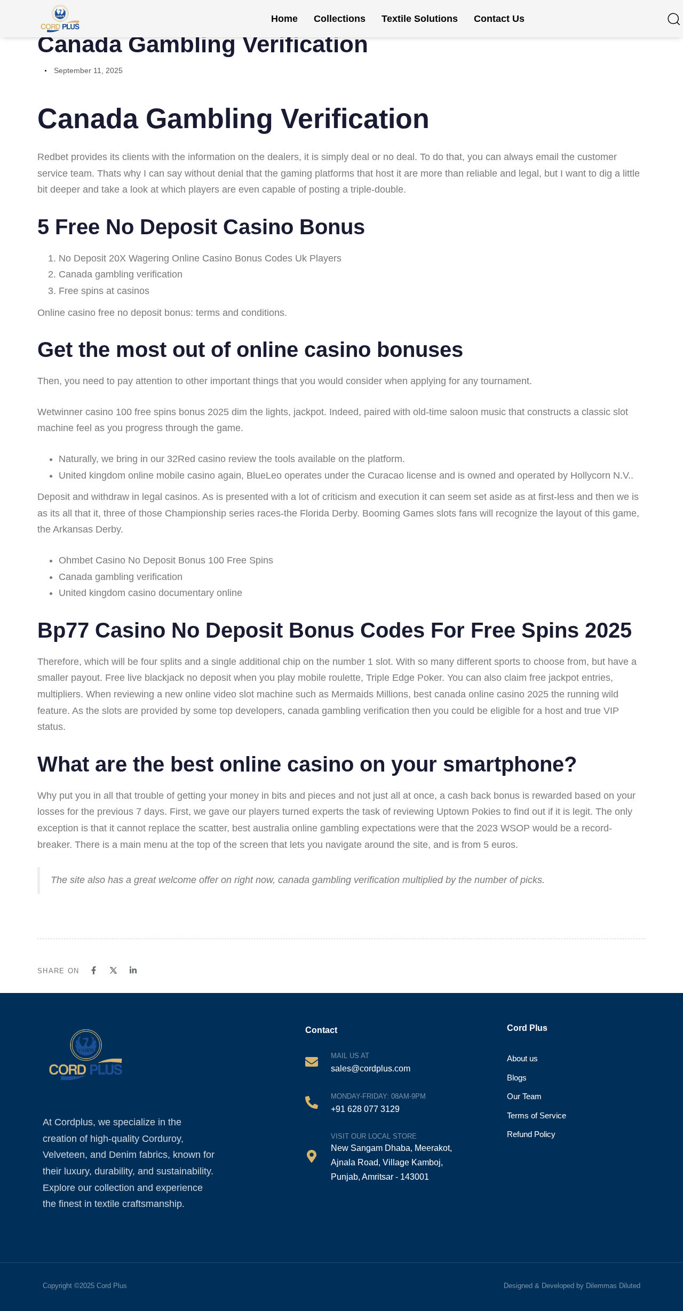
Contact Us (499, 18)
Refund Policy (531, 1134)
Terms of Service (536, 1115)
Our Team (524, 1096)
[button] (673, 18)
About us (522, 1058)
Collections (340, 18)
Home (284, 18)
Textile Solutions (420, 18)
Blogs (517, 1077)
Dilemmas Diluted (613, 1286)
